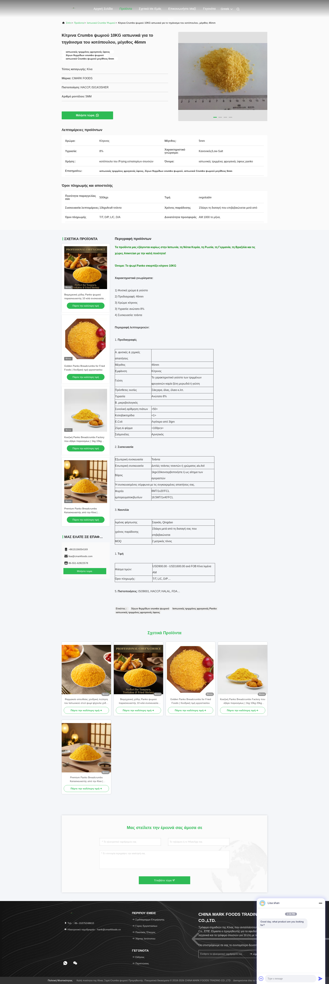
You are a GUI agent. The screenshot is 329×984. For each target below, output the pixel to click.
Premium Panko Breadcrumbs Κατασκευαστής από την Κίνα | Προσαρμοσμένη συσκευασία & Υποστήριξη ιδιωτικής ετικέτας (86, 779)
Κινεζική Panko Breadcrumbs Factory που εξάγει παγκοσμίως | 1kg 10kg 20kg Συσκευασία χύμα (84, 441)
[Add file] (261, 978)
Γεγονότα (209, 8)
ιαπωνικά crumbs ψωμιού (101, 22)
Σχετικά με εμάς (150, 8)
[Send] (320, 978)
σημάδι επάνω (257, 954)
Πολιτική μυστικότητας (60, 980)
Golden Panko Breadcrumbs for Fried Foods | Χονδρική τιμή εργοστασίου (190, 701)
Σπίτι (68, 22)
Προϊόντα (125, 8)
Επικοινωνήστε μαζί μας (182, 10)
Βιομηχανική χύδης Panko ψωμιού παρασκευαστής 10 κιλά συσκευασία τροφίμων (84, 298)
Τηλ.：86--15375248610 (80, 923)
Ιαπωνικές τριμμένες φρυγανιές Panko (195, 608)
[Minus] (320, 903)
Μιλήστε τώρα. (85, 115)
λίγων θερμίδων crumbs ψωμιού (150, 608)
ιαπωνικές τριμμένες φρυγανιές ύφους (138, 612)
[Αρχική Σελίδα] (75, 8)
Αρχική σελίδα (103, 8)
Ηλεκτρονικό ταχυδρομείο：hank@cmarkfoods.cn (94, 929)
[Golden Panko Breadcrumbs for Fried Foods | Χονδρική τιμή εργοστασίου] (190, 669)
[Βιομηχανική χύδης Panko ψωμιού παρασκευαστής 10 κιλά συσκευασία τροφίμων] (138, 669)
